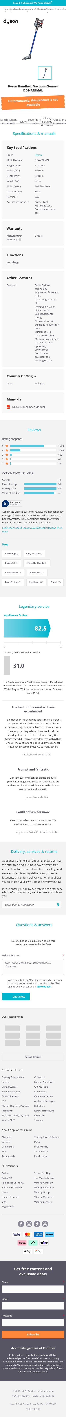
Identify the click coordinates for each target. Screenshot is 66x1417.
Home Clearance (10, 1197)
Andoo (5, 1173)
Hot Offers (39, 1105)
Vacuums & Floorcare (36, 9)
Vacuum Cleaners (54, 9)
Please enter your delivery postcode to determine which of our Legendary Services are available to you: (32, 892)
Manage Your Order (44, 1082)
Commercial (8, 1146)
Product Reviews (10, 1096)
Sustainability (41, 1151)
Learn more (32, 689)
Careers (6, 1141)
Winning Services (43, 1201)
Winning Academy (43, 1182)
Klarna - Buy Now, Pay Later (16, 1105)
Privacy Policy (41, 1146)
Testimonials (8, 1156)
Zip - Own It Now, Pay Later (15, 1115)
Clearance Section (43, 1096)
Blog (4, 1151)
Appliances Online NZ (13, 1182)
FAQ (4, 1101)
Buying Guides (9, 1086)
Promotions (40, 1091)
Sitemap (38, 1120)
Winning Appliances (44, 1187)
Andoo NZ (7, 1177)
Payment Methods (11, 1091)
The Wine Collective (44, 1177)
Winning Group (42, 1192)
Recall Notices (41, 1156)
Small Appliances (18, 9)
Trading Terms (41, 1137)
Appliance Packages (44, 1101)
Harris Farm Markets (12, 1187)
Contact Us (39, 1077)
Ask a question (11, 955)
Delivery (6, 1077)
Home (7, 9)
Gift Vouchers (41, 1086)
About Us (6, 1137)
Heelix (5, 1192)
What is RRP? (8, 1120)
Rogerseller (8, 1206)
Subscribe (33, 1334)
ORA (4, 1201)
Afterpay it (7, 1110)
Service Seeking (42, 1173)
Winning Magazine (43, 1197)
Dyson (38, 155)
